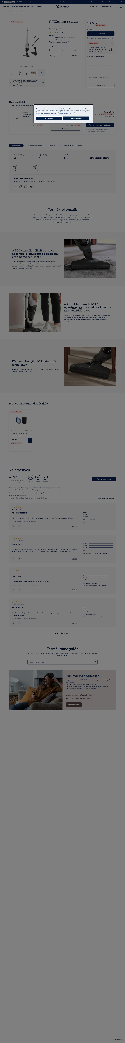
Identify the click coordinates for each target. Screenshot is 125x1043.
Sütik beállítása (49, 118)
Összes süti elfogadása (76, 118)
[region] (63, 113)
